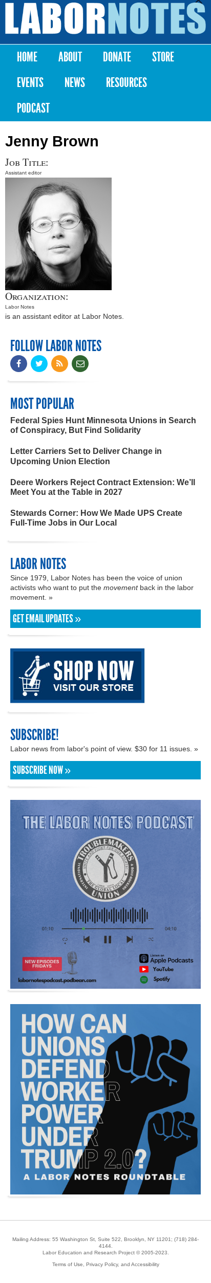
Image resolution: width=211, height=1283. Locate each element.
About (70, 57)
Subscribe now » (42, 770)
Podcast (33, 108)
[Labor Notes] (105, 18)
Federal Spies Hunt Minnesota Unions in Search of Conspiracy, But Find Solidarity (103, 425)
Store (163, 57)
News (75, 83)
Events (30, 83)
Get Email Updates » (47, 618)
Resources (126, 83)
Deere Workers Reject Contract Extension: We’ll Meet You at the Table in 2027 (102, 487)
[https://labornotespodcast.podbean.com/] (105, 984)
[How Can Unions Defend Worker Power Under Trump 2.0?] (105, 1189)
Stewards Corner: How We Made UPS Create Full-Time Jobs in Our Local (96, 518)
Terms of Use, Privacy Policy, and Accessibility (105, 1264)
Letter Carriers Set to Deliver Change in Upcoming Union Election (86, 456)
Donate (117, 57)
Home (27, 57)
